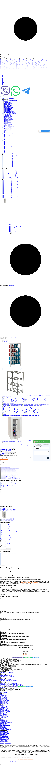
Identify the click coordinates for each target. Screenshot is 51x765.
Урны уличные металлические (9, 137)
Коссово (27, 63)
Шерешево (38, 63)
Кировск (41, 72)
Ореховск (48, 65)
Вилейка (24, 59)
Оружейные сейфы (7, 131)
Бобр (45, 61)
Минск (1, 59)
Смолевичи (28, 59)
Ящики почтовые (7, 125)
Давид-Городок (13, 63)
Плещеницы (2, 61)
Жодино (15, 59)
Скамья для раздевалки (8, 118)
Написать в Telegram (35, 657)
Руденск (20, 61)
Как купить (4, 76)
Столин (40, 62)
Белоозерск (2, 63)
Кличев (4, 73)
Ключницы (6, 121)
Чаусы (35, 72)
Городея (17, 61)
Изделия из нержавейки (8, 146)
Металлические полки (8, 150)
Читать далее (3, 594)
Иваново (26, 62)
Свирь (43, 61)
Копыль (27, 60)
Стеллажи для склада (8, 110)
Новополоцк (8, 64)
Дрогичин (30, 62)
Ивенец (15, 61)
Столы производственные (8, 151)
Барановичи (4, 62)
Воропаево (2, 66)
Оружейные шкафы (7, 123)
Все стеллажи (2, 694)
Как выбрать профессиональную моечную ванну (8, 683)
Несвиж (47, 59)
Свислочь (47, 70)
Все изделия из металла (4, 731)
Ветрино (8, 66)
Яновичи (31, 66)
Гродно (1, 70)
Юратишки (38, 71)
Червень (20, 60)
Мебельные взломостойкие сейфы (6, 722)
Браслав (36, 64)
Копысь (34, 66)
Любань (4, 60)
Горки (8, 72)
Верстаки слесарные (7, 143)
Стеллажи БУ (6, 101)
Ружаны (24, 63)
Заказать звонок (3, 338)
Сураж (28, 66)
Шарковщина (25, 65)
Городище (34, 63)
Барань (31, 64)
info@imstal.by (11, 285)
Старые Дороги (14, 60)
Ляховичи (6, 63)
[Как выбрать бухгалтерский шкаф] (6, 672)
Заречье (48, 68)
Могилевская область (37, 58)
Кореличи (8, 71)
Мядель (36, 60)
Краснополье (13, 73)
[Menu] (12, 449)
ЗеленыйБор (36, 61)
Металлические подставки (8, 152)
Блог (3, 81)
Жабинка (33, 62)
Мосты (27, 70)
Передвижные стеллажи (8, 107)
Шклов (29, 72)
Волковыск (10, 70)
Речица (10, 67)
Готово (48, 457)
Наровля (7, 68)
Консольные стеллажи (8, 105)
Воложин (30, 60)
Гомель (1, 67)
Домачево (45, 63)
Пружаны (23, 62)
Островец (30, 70)
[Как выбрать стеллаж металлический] (7, 676)
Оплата (3, 78)
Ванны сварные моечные (8, 142)
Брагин (19, 68)
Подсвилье (11, 66)
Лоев (17, 68)
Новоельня (23, 71)
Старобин (39, 60)
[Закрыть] (49, 441)
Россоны (31, 65)
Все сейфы (2, 719)
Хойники (32, 67)
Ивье (42, 70)
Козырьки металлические (8, 147)
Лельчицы (36, 67)
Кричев (14, 72)
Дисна (17, 66)
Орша (4, 64)
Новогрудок (17, 70)
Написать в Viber (15, 657)
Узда (18, 60)
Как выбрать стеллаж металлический (6, 679)
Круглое (1, 73)
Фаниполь (44, 59)
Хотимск (9, 73)
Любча (42, 71)
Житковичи (29, 67)
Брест (1, 62)
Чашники (40, 64)
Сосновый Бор (2, 69)
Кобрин (10, 62)
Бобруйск (5, 72)
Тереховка (27, 68)
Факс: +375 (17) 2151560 (20, 685)
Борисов (4, 59)
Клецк (11, 60)
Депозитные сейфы (7, 129)
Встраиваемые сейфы (8, 128)
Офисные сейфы (7, 132)
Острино (30, 71)
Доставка (4, 77)
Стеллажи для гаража (8, 108)
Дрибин (17, 73)
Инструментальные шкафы (9, 126)
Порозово (48, 71)
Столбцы (40, 59)
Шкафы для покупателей (8, 119)
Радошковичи (43, 60)
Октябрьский (14, 68)
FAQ (3, 82)
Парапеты (6, 139)
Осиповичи (11, 72)
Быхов (17, 72)
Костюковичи (21, 72)
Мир (28, 71)
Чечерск (44, 67)
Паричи (7, 69)
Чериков (48, 72)
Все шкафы (2, 705)
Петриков (39, 67)
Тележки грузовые (7, 149)
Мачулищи (24, 60)
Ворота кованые (7, 144)
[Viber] (5, 95)
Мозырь (4, 67)
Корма (10, 68)
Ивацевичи (20, 62)
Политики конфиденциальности (5, 743)
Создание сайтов (20, 759)
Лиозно (21, 65)
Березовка (36, 70)
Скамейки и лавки (7, 136)
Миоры (43, 64)
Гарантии (4, 79)
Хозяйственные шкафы (8, 124)
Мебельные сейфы (7, 130)
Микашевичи (48, 62)
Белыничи (38, 72)
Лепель (20, 64)
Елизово (20, 73)
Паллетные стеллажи (8, 103)
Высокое (17, 63)
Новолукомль (24, 64)
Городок (28, 64)
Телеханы (21, 63)
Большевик (37, 68)
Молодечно (12, 59)
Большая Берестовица (17, 71)
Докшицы (18, 65)
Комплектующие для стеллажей (9, 112)
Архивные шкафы (7, 115)
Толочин (33, 64)
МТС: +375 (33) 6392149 (4, 685)
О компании (4, 75)
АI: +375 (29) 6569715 (12, 685)
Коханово (34, 65)
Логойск (1, 60)
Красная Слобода (10, 61)
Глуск (7, 73)
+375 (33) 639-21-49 (13, 337)
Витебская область (16, 58)
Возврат (3, 80)
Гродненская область (29, 58)
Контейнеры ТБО (7, 135)
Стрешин (13, 69)
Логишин (30, 63)
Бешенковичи (10, 65)
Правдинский (27, 61)
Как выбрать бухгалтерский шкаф (6, 675)
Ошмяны (21, 70)
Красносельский (3, 71)
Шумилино (46, 64)
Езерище (23, 66)
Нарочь (6, 61)
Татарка (23, 73)
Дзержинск (21, 59)
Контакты (4, 84)
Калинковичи (18, 67)
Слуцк (18, 59)
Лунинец (15, 62)
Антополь (41, 63)
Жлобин (7, 67)
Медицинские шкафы (8, 122)
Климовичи (25, 72)
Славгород (45, 72)
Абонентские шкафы (7, 114)
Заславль (37, 59)
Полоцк (11, 64)
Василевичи (23, 68)
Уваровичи (41, 68)
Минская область (3, 58)
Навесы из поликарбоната (8, 148)
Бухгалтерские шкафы (8, 116)
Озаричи (9, 69)
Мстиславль (32, 72)
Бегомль (41, 65)
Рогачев (22, 67)
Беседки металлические (8, 141)
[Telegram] (26, 95)
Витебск (1, 64)
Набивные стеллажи (7, 106)
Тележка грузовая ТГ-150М (5, 543)
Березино (8, 60)
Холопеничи (32, 61)
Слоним (6, 70)
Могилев (1, 72)
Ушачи (28, 65)
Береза (13, 62)
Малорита (43, 62)
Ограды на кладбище (4, 741)
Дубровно (14, 65)
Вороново (11, 71)
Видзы (15, 66)
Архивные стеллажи (7, 102)
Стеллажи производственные (9, 111)
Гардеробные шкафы (7, 117)
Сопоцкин (45, 71)
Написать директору (3, 692)
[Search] (14, 449)
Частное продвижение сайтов (28, 759)
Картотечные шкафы (7, 120)
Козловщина (34, 71)
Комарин (45, 68)
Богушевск (45, 65)
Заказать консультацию (4, 459)
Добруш (25, 67)
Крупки (33, 60)
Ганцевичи (37, 62)
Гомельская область (22, 58)
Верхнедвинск (5, 65)
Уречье (23, 61)
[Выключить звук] (48, 441)
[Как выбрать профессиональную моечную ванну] (9, 680)
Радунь (26, 71)
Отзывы (3, 83)
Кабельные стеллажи (8, 104)
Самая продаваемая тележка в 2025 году (7, 538)
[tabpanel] (25, 458)
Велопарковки (6, 134)
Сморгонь (13, 70)
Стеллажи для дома (7, 109)
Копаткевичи (31, 68)
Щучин (24, 70)
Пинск (8, 62)
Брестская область (9, 58)
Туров (34, 68)
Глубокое (17, 64)
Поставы (14, 64)
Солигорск (8, 59)
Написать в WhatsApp (28, 657)
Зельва (44, 70)
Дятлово (39, 70)
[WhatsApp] (16, 95)
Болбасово (38, 65)
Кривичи (40, 61)
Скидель (33, 70)
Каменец (9, 63)
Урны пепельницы (7, 138)
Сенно (1, 65)
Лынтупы (20, 66)
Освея (26, 66)
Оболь (5, 66)
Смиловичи (48, 60)
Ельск (42, 67)
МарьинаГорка (32, 59)
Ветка (5, 68)
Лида (4, 70)
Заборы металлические (8, 145)
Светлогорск (14, 67)
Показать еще (3, 565)
